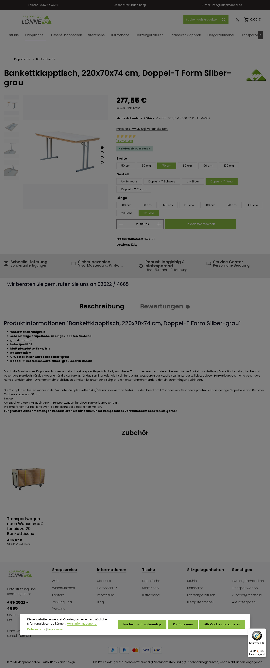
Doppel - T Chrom (133, 189)
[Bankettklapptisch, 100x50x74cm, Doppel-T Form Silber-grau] (65, 152)
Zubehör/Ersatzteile (247, 595)
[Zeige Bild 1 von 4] (102, 147)
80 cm (187, 166)
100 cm (229, 166)
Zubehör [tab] (135, 432)
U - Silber (193, 181)
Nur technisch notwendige (142, 624)
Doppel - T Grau (222, 181)
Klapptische (151, 581)
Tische (148, 569)
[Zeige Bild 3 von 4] (102, 157)
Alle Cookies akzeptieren (222, 624)
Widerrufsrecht (63, 588)
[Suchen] (223, 19)
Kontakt (58, 595)
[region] (56, 152)
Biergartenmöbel (200, 602)
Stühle (192, 581)
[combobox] (201, 19)
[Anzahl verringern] (121, 224)
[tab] (102, 306)
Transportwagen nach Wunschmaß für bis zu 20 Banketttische (25, 526)
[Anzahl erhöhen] (159, 224)
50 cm (125, 166)
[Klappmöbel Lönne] (256, 77)
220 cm (148, 213)
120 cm (168, 205)
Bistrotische (151, 595)
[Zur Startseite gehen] (36, 19)
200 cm (126, 213)
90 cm (207, 166)
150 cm (189, 205)
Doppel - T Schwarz (161, 181)
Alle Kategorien (244, 602)
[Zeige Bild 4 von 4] (102, 162)
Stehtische (150, 588)
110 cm (147, 205)
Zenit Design (66, 662)
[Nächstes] (260, 35)
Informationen (111, 569)
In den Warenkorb (201, 224)
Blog (100, 602)
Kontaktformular (19, 635)
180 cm (253, 205)
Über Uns (104, 581)
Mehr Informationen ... (82, 624)
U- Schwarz (129, 181)
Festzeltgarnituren (201, 595)
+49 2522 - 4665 (18, 605)
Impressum (105, 595)
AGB (55, 581)
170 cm (232, 205)
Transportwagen (245, 588)
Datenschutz (107, 588)
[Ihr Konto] (237, 19)
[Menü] (263, 631)
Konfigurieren (183, 624)
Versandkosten (164, 662)
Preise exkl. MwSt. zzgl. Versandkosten (142, 129)
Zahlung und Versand (62, 605)
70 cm (166, 166)
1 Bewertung (124, 141)
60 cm (146, 166)
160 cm (210, 205)
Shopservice (64, 569)
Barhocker (195, 588)
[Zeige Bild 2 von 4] (102, 152)
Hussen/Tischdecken (248, 581)
